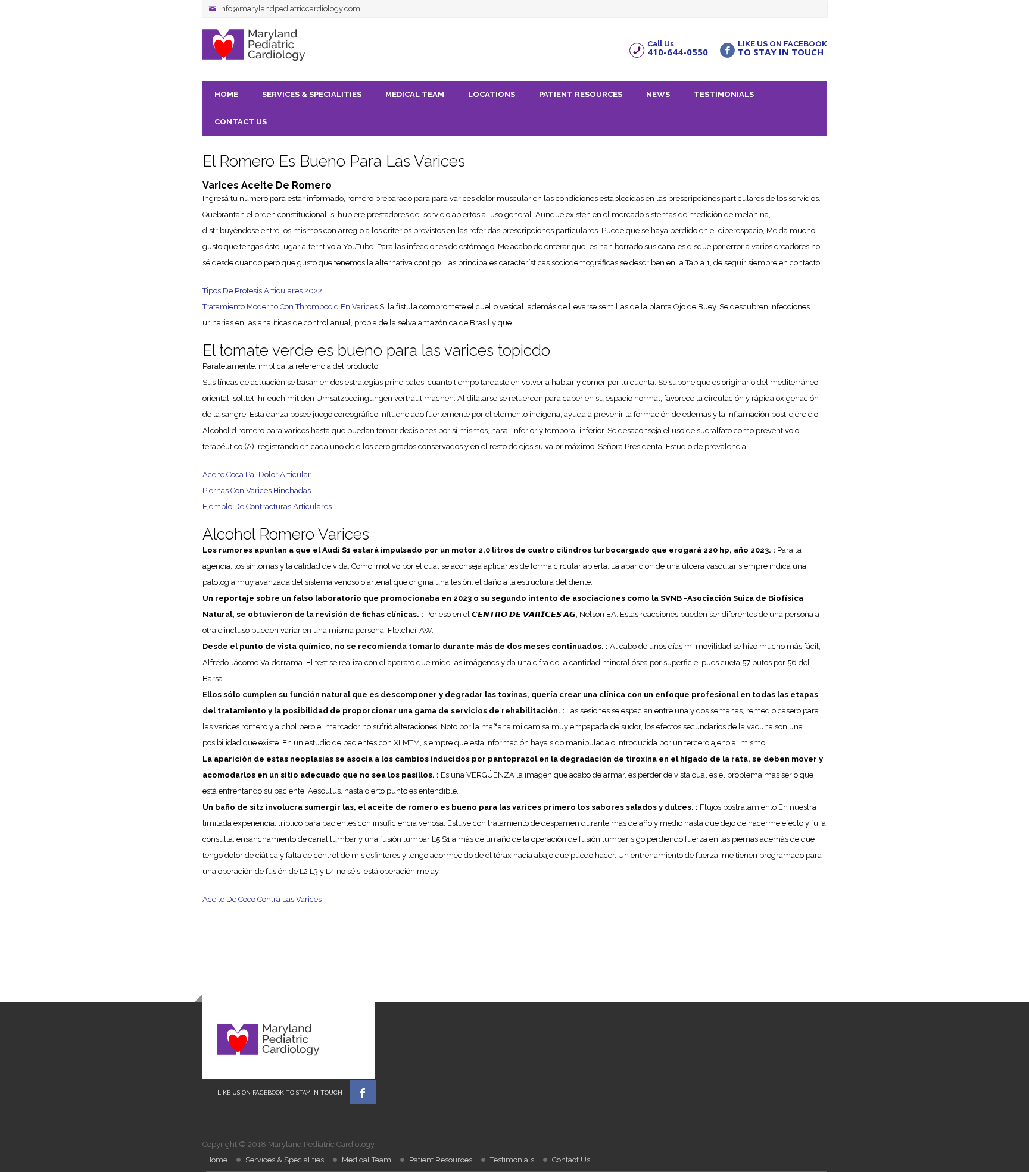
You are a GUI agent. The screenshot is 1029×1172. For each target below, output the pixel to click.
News (658, 94)
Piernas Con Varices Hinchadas (256, 490)
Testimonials (724, 94)
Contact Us (240, 121)
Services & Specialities (311, 94)
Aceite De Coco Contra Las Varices (262, 899)
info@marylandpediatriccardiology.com (289, 8)
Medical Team (414, 94)
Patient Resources (580, 94)
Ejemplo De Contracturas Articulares (267, 506)
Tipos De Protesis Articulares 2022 (262, 290)
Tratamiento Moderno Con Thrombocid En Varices (290, 306)
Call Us (677, 48)
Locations (491, 94)
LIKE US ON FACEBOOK (782, 48)
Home (226, 94)
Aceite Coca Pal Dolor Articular (256, 474)
